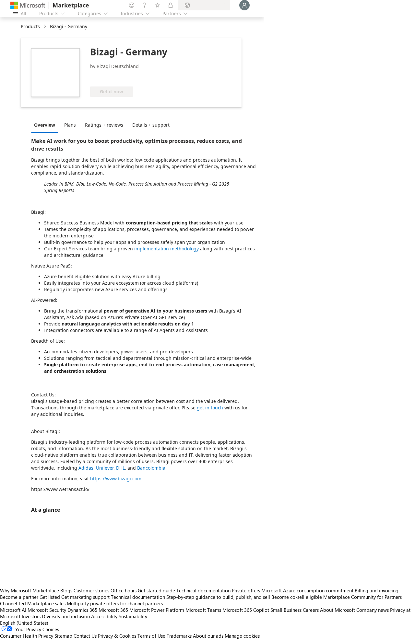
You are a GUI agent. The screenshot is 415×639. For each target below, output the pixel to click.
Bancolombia (151, 468)
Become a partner (19, 597)
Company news (372, 610)
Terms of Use (151, 636)
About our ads (208, 636)
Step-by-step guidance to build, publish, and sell (218, 597)
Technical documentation (203, 590)
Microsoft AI (13, 610)
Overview (44, 125)
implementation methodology (166, 248)
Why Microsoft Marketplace (29, 590)
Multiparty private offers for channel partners (115, 603)
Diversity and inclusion (66, 616)
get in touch (210, 408)
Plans (70, 125)
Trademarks (179, 636)
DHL (120, 468)
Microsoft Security (47, 610)
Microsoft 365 (113, 610)
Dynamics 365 (82, 610)
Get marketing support (85, 597)
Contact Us (85, 636)
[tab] (46, 125)
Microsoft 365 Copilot (245, 610)
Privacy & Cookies (117, 636)
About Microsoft (337, 610)
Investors (31, 616)
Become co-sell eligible (296, 597)
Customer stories (91, 590)
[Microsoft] (27, 5)
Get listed (50, 597)
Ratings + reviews (104, 125)
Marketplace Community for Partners (362, 597)
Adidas (85, 468)
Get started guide (156, 590)
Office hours (123, 590)
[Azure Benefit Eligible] (161, 76)
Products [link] (30, 26)
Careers (311, 610)
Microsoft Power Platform (156, 610)
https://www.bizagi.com (115, 478)
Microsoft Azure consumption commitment (308, 590)
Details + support (151, 125)
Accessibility (104, 616)
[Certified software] (111, 76)
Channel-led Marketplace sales (32, 603)
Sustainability (133, 616)
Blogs (66, 590)
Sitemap (63, 636)
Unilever (104, 468)
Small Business (286, 610)
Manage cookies (242, 636)
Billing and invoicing (376, 590)
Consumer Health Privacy (26, 636)
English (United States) (24, 623)
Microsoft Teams (203, 610)
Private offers (246, 590)
